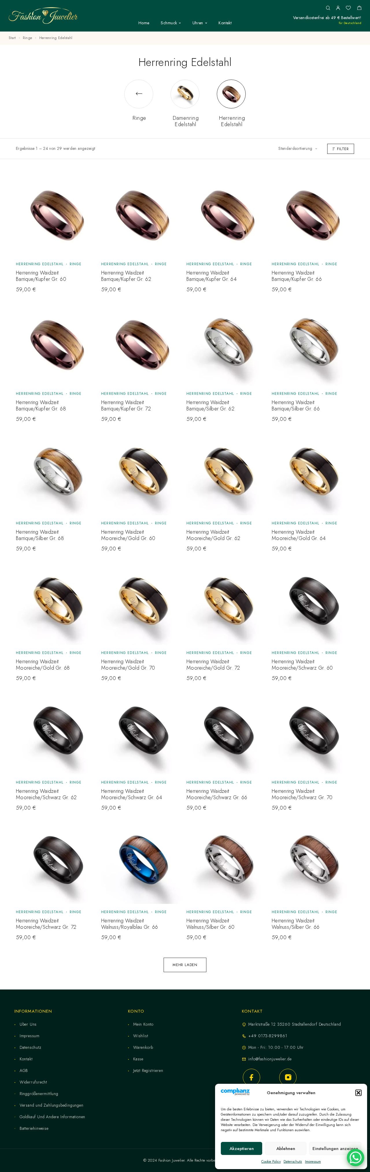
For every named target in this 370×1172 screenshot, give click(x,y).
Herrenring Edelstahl (39, 264)
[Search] (328, 8)
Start (12, 37)
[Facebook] (251, 1077)
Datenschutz (293, 1161)
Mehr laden (185, 965)
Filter (343, 149)
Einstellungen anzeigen (335, 1148)
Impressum (313, 1161)
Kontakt (225, 23)
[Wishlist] (348, 8)
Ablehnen (285, 1148)
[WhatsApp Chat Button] (355, 1157)
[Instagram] (288, 1077)
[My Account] (338, 8)
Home (143, 23)
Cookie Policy (271, 1161)
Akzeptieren (242, 1148)
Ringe (27, 37)
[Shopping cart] (359, 8)
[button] (358, 1093)
